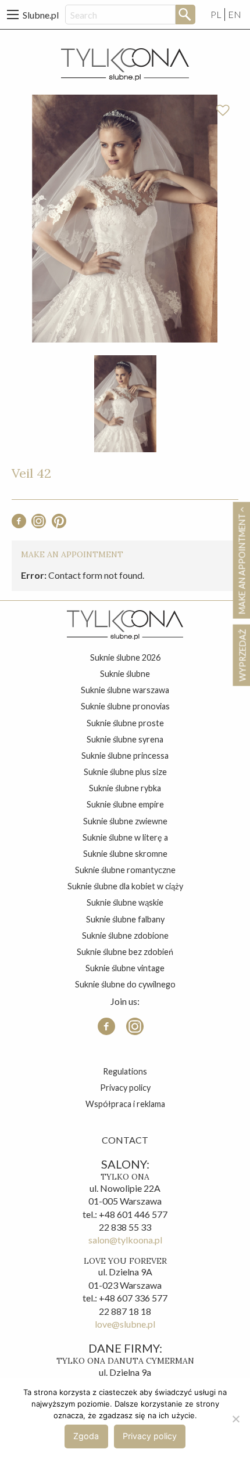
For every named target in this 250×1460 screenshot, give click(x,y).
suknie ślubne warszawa (125, 690)
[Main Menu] (13, 14)
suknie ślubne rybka (125, 788)
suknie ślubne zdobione (125, 935)
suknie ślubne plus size (125, 772)
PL (216, 14)
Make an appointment (242, 562)
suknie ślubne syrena (125, 739)
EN (234, 14)
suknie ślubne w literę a (125, 837)
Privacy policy (125, 1088)
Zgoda (86, 1436)
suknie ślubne (125, 674)
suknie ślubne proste (125, 723)
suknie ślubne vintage (125, 968)
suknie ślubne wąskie (125, 902)
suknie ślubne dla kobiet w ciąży (125, 886)
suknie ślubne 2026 (125, 657)
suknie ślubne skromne (125, 854)
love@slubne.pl (125, 1323)
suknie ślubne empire (125, 804)
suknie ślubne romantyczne (125, 870)
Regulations (125, 1071)
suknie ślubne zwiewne (125, 821)
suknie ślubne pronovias (125, 706)
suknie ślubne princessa (125, 755)
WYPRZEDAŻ (242, 655)
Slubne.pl (41, 14)
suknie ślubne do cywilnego (125, 984)
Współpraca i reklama (125, 1104)
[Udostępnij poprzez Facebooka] (19, 524)
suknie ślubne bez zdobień (125, 952)
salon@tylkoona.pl (125, 1239)
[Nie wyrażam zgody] (235, 1419)
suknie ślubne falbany (125, 919)
